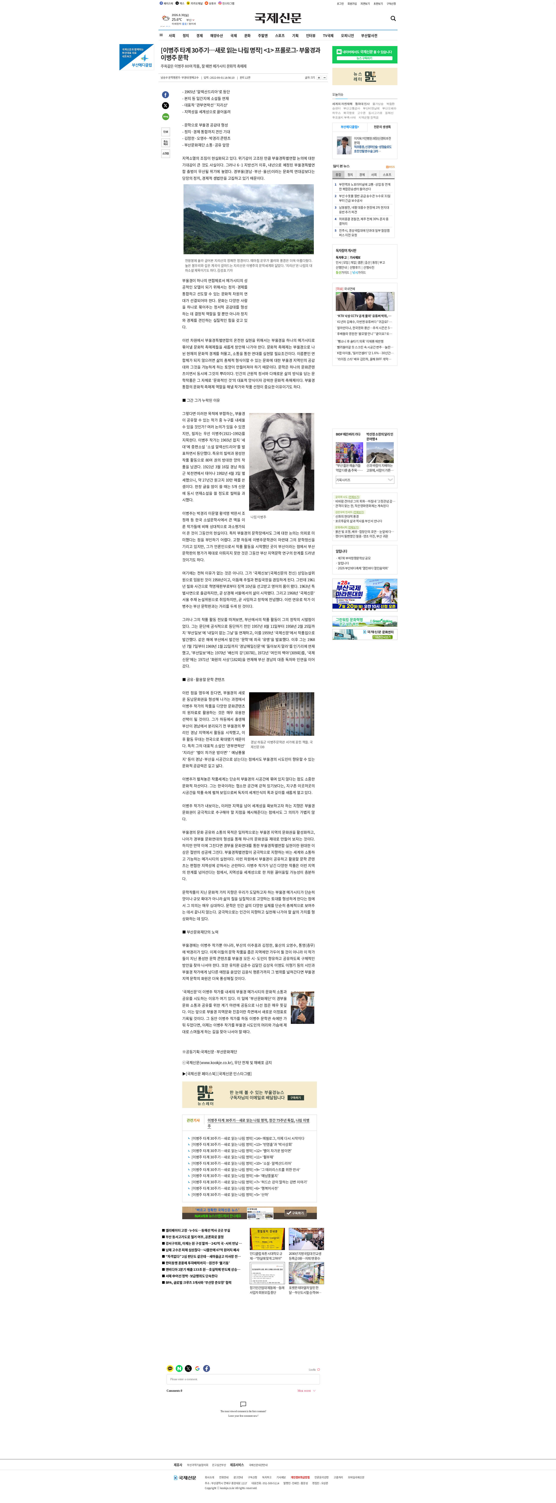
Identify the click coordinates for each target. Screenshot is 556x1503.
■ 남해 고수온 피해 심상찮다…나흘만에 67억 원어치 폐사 (200, 1249)
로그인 (340, 3)
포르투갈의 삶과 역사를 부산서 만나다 (358, 521)
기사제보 (281, 1477)
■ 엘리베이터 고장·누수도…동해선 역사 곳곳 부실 (196, 1230)
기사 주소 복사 (165, 143)
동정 (375, 262)
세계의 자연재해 (342, 103)
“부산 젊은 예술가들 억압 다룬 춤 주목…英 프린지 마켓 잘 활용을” (349, 472)
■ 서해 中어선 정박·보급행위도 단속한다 (190, 1276)
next (395, 594)
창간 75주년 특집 (281, 1120)
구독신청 (391, 3)
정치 (186, 35)
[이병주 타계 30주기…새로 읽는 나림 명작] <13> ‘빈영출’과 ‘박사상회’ (242, 1144)
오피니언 (347, 35)
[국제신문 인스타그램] (234, 1073)
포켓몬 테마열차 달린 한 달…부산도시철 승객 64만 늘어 (305, 1292)
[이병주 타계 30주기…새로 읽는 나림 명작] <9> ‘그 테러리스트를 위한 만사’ (246, 1169)
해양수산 (216, 35)
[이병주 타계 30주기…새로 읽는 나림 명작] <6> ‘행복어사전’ (235, 1188)
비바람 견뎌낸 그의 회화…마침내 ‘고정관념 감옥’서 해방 (370, 501)
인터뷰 (311, 35)
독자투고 (266, 1477)
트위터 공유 (165, 106)
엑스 (182, 3)
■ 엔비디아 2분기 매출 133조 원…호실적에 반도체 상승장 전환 (204, 1269)
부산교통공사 (351, 108)
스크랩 (165, 154)
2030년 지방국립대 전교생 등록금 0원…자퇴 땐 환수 (305, 1256)
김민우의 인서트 (349, 512)
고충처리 (338, 1477)
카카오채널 (196, 3)
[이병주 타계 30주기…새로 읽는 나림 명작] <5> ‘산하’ (230, 1194)
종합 (338, 174)
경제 (199, 35)
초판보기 (378, 3)
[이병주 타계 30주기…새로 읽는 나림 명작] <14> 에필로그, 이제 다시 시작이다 (248, 1138)
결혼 (360, 262)
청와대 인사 (362, 103)
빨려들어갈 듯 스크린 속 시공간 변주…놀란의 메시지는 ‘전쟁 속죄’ (378, 347)
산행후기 (355, 267)
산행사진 (368, 267)
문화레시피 (347, 527)
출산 (367, 262)
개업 (353, 262)
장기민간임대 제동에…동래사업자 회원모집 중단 (267, 1290)
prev (335, 594)
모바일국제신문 (356, 1477)
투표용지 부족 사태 (344, 117)
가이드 (342, 272)
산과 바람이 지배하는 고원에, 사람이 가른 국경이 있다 (380, 470)
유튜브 (212, 3)
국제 (233, 35)
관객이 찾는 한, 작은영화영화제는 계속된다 (362, 505)
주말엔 (263, 35)
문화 (247, 35)
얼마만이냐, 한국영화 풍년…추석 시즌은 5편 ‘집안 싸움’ (371, 328)
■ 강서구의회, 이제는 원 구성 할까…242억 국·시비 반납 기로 (203, 1243)
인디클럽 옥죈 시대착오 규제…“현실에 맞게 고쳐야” (266, 1256)
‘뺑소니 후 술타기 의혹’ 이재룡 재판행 (360, 341)
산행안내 (341, 267)
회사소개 (209, 1477)
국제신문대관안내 (258, 1465)
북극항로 (348, 113)
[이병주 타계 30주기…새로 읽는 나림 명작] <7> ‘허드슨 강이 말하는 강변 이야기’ (249, 1181)
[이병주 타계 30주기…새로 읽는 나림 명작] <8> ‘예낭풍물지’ (235, 1175)
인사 (338, 262)
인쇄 (165, 132)
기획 (295, 35)
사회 (172, 35)
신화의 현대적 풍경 (347, 516)
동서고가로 (375, 113)
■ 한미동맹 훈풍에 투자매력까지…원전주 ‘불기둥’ (196, 1263)
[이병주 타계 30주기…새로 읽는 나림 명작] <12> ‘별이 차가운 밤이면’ (241, 1150)
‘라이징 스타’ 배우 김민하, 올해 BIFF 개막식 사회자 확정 (371, 359)
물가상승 (378, 103)
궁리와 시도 (347, 497)
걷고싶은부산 (219, 1465)
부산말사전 (369, 35)
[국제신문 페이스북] (201, 1073)
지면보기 (365, 3)
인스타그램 (228, 3)
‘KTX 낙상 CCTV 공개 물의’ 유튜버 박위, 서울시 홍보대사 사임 (376, 316)
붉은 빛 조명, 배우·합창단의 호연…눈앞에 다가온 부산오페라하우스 (377, 531)
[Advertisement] (282, 304)
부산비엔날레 (371, 108)
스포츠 (280, 35)
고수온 (361, 113)
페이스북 (168, 3)
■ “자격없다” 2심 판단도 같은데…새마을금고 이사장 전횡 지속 (204, 1256)
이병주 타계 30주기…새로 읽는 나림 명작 (237, 1120)
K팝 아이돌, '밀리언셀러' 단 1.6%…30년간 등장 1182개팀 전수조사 (379, 353)
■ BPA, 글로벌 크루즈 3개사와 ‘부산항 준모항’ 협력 (197, 1282)
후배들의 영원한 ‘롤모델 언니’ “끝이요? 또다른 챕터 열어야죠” (375, 333)
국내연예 (345, 288)
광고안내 (238, 1477)
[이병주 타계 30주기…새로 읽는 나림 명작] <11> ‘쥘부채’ (233, 1156)
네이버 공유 (165, 117)
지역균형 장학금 (369, 117)
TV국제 (328, 35)
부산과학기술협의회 (197, 1465)
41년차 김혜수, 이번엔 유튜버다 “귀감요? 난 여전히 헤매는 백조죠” (378, 321)
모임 (346, 262)
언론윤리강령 (321, 1477)
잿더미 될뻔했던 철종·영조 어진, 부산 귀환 (361, 536)
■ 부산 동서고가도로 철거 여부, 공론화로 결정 (193, 1236)
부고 (382, 262)
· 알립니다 (342, 563)
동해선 (389, 113)
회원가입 (352, 3)
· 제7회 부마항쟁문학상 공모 (353, 558)
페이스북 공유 (165, 95)
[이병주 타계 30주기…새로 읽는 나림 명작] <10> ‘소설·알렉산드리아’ (242, 1163)
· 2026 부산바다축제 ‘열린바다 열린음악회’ (362, 568)
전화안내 (223, 1477)
